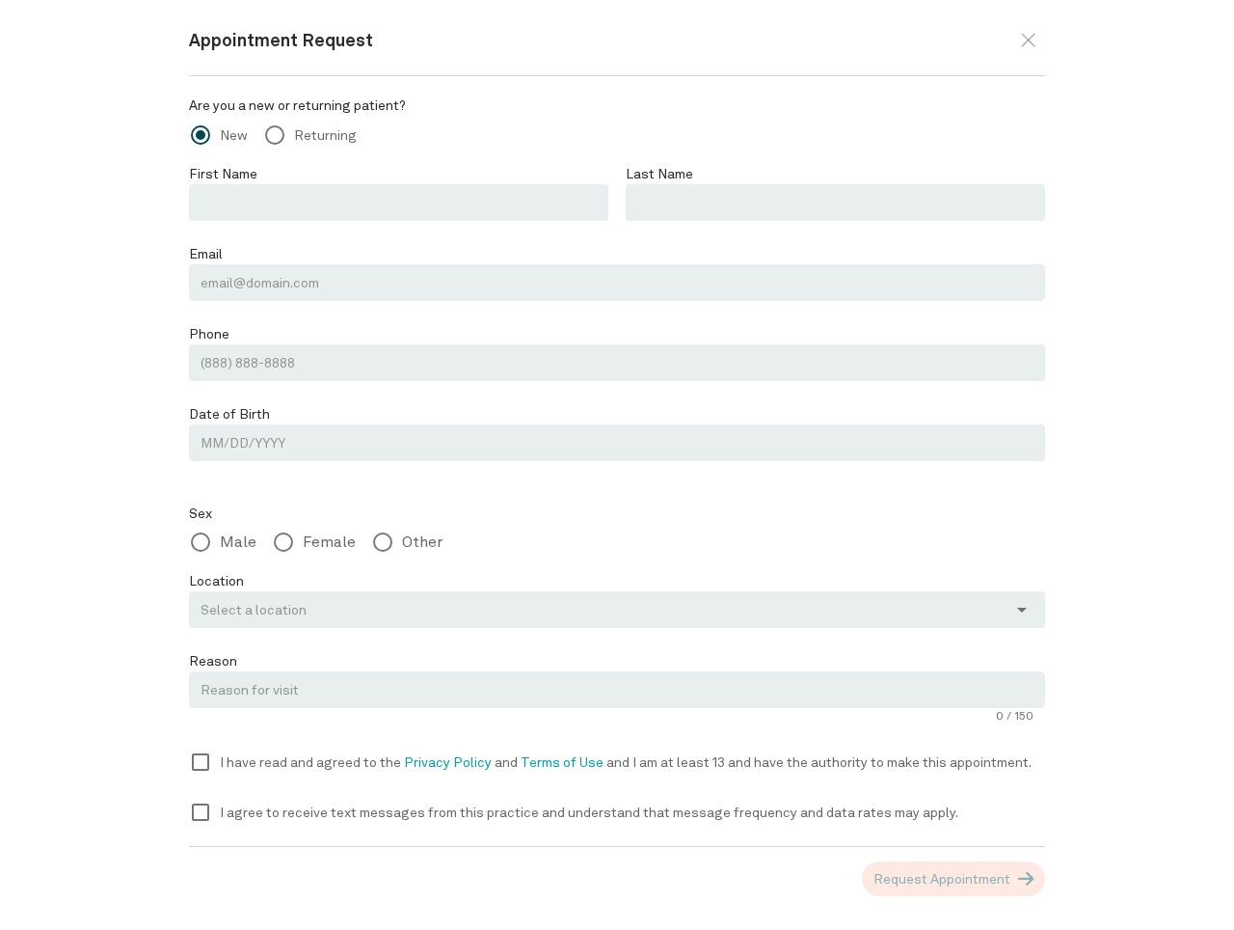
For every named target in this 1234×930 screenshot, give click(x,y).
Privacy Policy (449, 762)
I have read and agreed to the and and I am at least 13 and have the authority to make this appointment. (626, 762)
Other (422, 542)
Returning (325, 135)
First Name (223, 173)
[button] (1028, 40)
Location (216, 580)
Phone (209, 334)
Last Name (659, 173)
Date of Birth (229, 414)
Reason (213, 661)
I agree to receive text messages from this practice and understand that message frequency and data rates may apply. (589, 812)
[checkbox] (200, 762)
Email (206, 253)
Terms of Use (563, 762)
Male (238, 542)
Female (329, 542)
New (234, 135)
